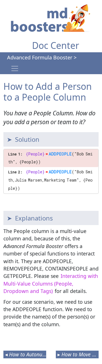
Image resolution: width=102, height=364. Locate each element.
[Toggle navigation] (14, 68)
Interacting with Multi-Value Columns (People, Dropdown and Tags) (50, 283)
